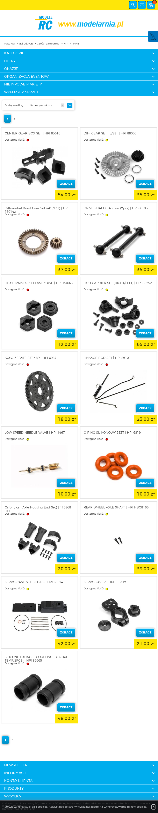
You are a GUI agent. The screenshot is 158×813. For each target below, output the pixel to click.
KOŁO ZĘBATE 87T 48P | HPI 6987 (30, 357)
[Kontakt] (142, 5)
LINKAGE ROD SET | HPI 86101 (107, 357)
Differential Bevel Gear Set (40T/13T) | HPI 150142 (36, 210)
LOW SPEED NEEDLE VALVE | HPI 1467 (35, 432)
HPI (66, 43)
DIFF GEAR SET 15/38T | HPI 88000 (110, 133)
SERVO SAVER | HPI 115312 (105, 582)
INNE (75, 43)
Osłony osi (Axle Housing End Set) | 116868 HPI (38, 509)
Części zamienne (48, 43)
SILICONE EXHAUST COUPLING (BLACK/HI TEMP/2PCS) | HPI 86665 (37, 659)
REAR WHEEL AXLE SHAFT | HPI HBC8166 (116, 507)
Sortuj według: (14, 105)
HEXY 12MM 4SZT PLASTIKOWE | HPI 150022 (39, 283)
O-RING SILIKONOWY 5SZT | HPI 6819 (112, 432)
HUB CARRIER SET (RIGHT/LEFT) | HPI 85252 (118, 283)
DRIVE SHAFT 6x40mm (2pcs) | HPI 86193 (116, 208)
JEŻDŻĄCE (26, 43)
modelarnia (79, 23)
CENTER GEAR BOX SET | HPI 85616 (32, 133)
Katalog (9, 43)
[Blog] (153, 39)
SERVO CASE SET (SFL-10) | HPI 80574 (34, 582)
